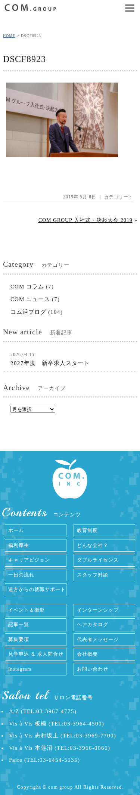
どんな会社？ (92, 545)
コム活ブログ (28, 312)
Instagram (19, 669)
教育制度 (87, 530)
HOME (9, 36)
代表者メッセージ (98, 639)
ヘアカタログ (92, 624)
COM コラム (27, 287)
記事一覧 (18, 624)
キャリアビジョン (29, 560)
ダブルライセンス (98, 560)
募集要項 (18, 639)
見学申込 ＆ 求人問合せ (35, 654)
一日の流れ (21, 575)
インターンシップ (98, 610)
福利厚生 (18, 545)
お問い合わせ (92, 669)
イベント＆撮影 (26, 610)
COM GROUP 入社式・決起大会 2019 (85, 220)
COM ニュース (30, 299)
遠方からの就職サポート (37, 589)
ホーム (16, 530)
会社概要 (87, 654)
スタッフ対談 (92, 575)
